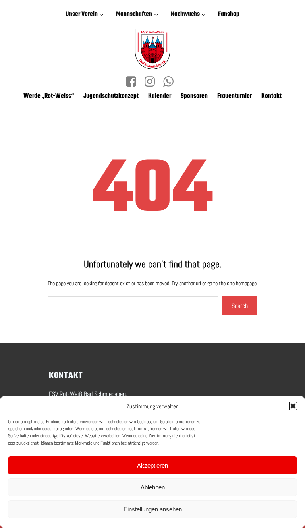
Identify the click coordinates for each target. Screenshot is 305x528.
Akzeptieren (152, 465)
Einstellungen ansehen (153, 509)
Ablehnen (153, 487)
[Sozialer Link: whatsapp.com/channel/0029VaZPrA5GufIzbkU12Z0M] (171, 81)
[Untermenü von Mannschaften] (157, 14)
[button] (293, 406)
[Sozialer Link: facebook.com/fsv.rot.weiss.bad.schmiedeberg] (134, 81)
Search (240, 306)
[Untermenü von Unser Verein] (102, 14)
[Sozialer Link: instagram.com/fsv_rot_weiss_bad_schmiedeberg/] (152, 81)
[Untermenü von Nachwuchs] (204, 14)
